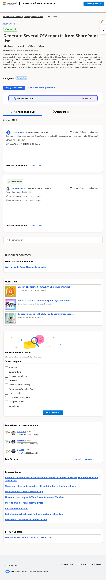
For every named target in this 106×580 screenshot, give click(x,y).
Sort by (6, 120)
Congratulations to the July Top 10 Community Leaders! (46, 314)
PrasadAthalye (18, 132)
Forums (27, 17)
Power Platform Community (38, 3)
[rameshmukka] (8, 189)
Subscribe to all (53, 412)
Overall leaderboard (83, 459)
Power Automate (37, 17)
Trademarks (96, 564)
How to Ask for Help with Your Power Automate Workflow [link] (35, 497)
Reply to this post (14, 87)
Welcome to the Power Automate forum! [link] (26, 519)
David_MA (21, 431)
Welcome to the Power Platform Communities (26, 267)
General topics (15, 380)
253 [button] (29, 431)
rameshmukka (29, 51)
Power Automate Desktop (20, 385)
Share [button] (32, 46)
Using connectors (16, 402)
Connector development (19, 376)
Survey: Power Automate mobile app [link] (24, 491)
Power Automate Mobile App (21, 389)
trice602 (20, 450)
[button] (94, 4)
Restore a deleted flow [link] (16, 508)
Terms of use (83, 564)
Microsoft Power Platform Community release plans (28, 537)
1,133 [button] (37, 51)
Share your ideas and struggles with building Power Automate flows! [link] (40, 486)
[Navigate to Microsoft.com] (10, 3)
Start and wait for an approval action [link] (24, 502)
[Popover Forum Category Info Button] (44, 357)
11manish (21, 440)
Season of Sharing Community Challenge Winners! (44, 287)
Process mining (15, 393)
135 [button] (28, 450)
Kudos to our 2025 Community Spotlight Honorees (44, 300)
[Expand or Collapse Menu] (3, 10)
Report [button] (42, 46)
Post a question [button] (94, 3)
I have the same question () (42, 87)
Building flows (22, 78)
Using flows (14, 406)
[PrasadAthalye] (8, 132)
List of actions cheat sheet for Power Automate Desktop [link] (34, 514)
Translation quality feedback (21, 397)
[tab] (22, 113)
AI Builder (13, 368)
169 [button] (29, 441)
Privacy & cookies (68, 564)
